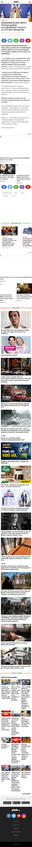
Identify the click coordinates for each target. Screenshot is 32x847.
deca (16, 193)
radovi (22, 193)
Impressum (16, 828)
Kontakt (16, 822)
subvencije (6, 196)
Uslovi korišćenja (16, 832)
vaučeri (14, 196)
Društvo (4, 20)
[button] (2, 234)
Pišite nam (16, 835)
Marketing (16, 825)
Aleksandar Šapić (7, 193)
